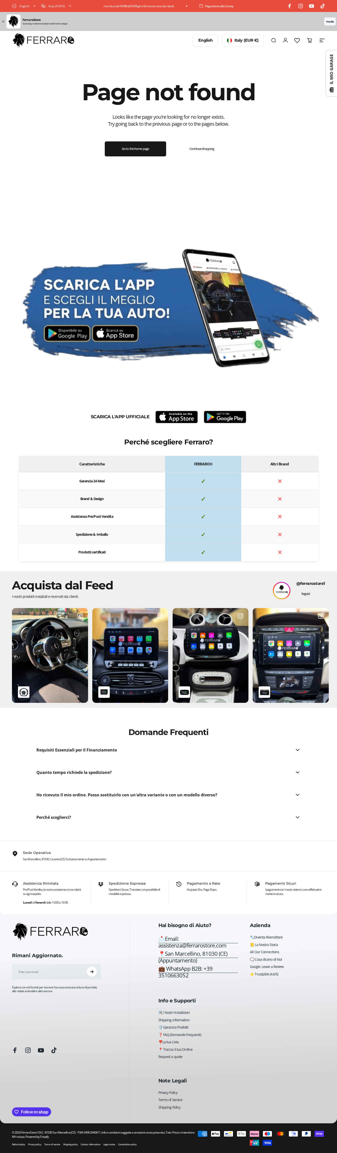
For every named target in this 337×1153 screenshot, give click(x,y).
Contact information (90, 1144)
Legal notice (109, 1144)
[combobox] (24, 6)
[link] (198, 957)
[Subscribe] (92, 972)
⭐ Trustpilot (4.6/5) (264, 974)
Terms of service (52, 1144)
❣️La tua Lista (168, 1042)
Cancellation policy (127, 1144)
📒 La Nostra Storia (264, 945)
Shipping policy (70, 1144)
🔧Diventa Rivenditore (266, 937)
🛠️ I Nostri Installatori (174, 1012)
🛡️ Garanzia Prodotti (173, 1027)
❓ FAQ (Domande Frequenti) (179, 1035)
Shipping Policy (169, 1107)
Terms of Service (170, 1100)
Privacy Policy (167, 1092)
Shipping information (174, 1020)
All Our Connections (264, 952)
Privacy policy (34, 1144)
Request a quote (170, 1056)
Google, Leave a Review (267, 966)
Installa (330, 21)
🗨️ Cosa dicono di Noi (266, 959)
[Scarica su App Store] (176, 417)
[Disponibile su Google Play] (225, 417)
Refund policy (18, 1144)
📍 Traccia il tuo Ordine (175, 1049)
